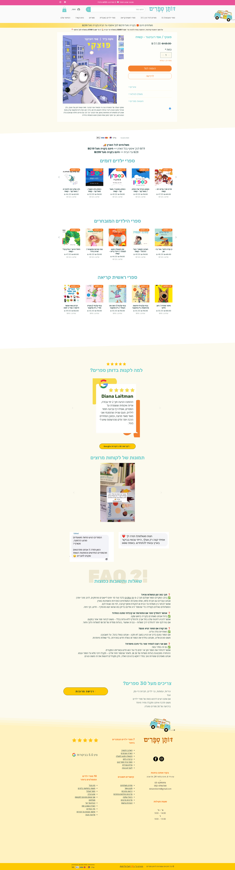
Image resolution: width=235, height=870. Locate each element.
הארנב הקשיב (126, 750)
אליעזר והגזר (90, 814)
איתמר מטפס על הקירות (86, 811)
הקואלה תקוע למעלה (124, 756)
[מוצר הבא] (59, 177)
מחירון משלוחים (126, 785)
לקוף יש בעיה (127, 768)
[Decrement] (169, 55)
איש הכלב (91, 794)
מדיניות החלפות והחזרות (122, 794)
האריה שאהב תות (88, 806)
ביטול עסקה (127, 797)
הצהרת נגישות (126, 803)
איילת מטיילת (127, 765)
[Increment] (163, 55)
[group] (117, 187)
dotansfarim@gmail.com (160, 788)
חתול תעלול (90, 791)
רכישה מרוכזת (127, 791)
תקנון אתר (128, 788)
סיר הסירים (90, 808)
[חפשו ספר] (88, 9)
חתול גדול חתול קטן (124, 762)
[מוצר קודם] (176, 177)
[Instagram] (60, 2)
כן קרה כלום (127, 759)
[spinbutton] (166, 55)
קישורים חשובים (126, 776)
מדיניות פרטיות (126, 800)
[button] (64, 9)
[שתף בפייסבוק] (170, 108)
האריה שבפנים (126, 753)
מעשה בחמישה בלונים (86, 788)
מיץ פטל (92, 785)
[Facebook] (65, 2)
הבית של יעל (90, 803)
